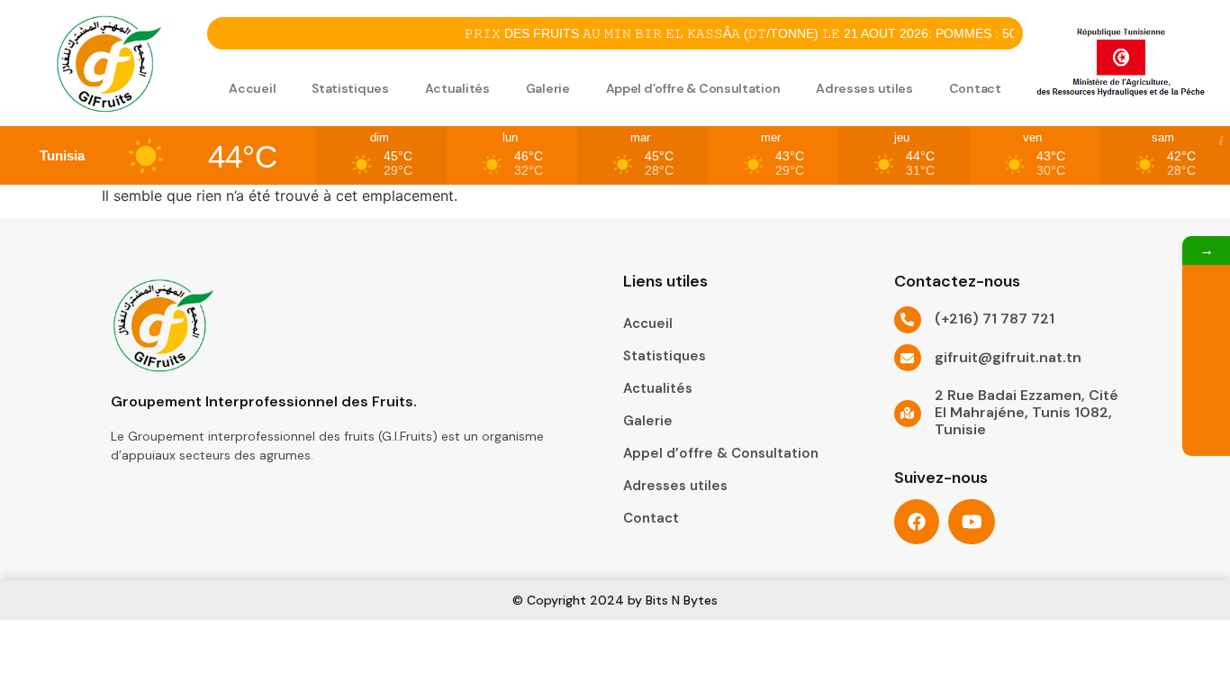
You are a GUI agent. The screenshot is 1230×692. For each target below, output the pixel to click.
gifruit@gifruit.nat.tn (1008, 357)
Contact (975, 88)
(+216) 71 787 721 (994, 318)
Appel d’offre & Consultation (693, 88)
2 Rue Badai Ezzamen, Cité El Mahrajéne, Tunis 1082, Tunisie (1026, 412)
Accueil (252, 88)
